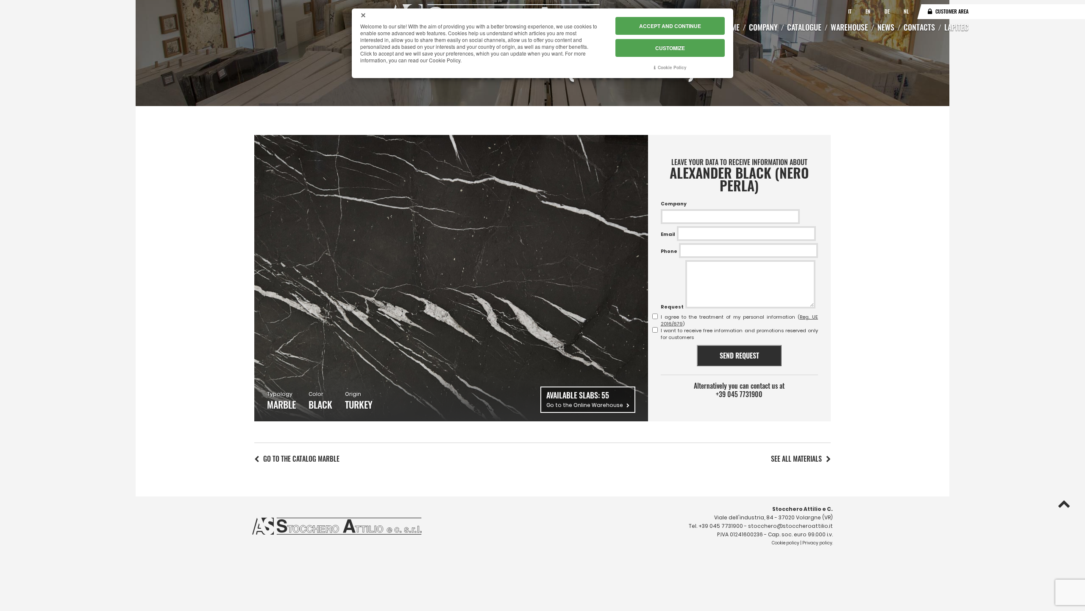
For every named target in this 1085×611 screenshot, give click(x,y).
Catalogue (804, 27)
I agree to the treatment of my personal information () (739, 320)
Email (668, 234)
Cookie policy (785, 543)
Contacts (919, 27)
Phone (669, 251)
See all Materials (796, 459)
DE (888, 11)
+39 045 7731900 (739, 394)
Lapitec (956, 27)
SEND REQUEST (739, 355)
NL (906, 11)
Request (672, 306)
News (885, 27)
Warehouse (849, 27)
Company (763, 27)
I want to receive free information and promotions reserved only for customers (739, 334)
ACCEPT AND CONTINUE (670, 26)
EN (868, 11)
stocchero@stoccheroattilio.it (790, 526)
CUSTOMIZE (670, 48)
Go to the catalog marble (301, 459)
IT (850, 11)
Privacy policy (817, 543)
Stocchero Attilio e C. (802, 509)
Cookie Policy (672, 67)
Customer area (951, 11)
